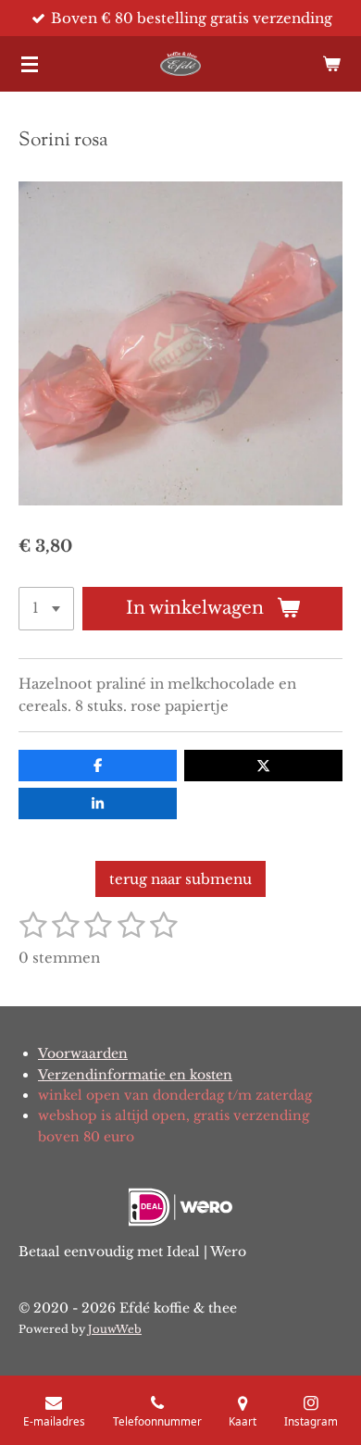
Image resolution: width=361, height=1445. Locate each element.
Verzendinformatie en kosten (135, 1074)
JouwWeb (115, 1329)
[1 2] (46, 608)
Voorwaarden (83, 1053)
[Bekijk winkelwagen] (331, 63)
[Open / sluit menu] (29, 63)
